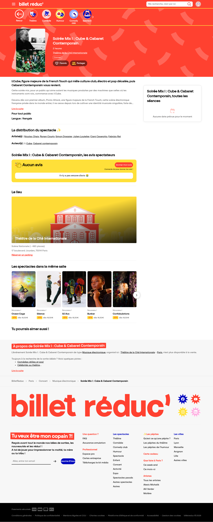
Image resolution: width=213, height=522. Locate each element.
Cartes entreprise (92, 458)
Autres (116, 486)
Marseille (178, 447)
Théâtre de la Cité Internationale (70, 53)
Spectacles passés (123, 477)
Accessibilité (153, 515)
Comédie (118, 443)
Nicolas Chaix (31, 136)
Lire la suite (17, 108)
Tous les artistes (152, 480)
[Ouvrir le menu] (15, 4)
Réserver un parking (22, 255)
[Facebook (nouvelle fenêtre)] (183, 399)
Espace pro (89, 454)
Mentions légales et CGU (74, 515)
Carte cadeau (150, 454)
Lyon (176, 443)
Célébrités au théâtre (28, 365)
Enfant (116, 460)
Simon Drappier (63, 136)
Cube (29, 143)
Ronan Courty (47, 136)
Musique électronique (93, 352)
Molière (147, 493)
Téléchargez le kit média (95, 462)
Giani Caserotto (98, 136)
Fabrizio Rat (114, 136)
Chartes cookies (97, 515)
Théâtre (117, 438)
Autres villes (180, 460)
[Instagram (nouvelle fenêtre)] (183, 412)
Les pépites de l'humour (156, 447)
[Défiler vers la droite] (93, 17)
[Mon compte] (198, 4)
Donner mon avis (124, 165)
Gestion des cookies (171, 515)
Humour (117, 451)
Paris (159, 352)
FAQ (85, 438)
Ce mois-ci (149, 469)
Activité (117, 469)
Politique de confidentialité (47, 515)
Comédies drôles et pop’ (30, 362)
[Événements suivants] (136, 295)
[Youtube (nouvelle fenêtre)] (195, 399)
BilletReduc (18, 381)
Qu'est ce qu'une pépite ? (156, 438)
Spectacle (118, 456)
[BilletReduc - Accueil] (31, 4)
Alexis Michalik (151, 484)
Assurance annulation (94, 443)
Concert (43, 381)
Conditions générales (22, 515)
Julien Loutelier (81, 136)
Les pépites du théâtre (155, 443)
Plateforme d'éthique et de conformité (126, 515)
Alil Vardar (148, 489)
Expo (115, 473)
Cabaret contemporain (45, 143)
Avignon (178, 451)
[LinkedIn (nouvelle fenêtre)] (195, 412)
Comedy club (120, 447)
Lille (176, 456)
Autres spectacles (122, 482)
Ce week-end (150, 465)
